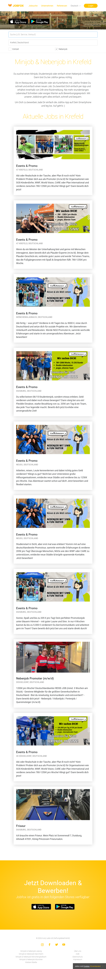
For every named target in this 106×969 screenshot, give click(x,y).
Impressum (77, 959)
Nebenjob (63, 49)
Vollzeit (15, 49)
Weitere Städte (31, 962)
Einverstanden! (95, 966)
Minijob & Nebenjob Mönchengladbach (31, 957)
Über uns (77, 951)
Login (90, 6)
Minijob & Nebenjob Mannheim (31, 954)
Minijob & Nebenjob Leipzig (31, 951)
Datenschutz (78, 957)
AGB (77, 954)
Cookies (86, 966)
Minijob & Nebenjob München (31, 959)
